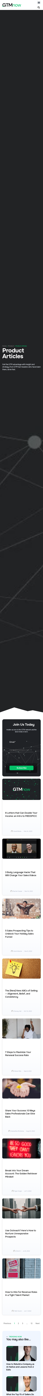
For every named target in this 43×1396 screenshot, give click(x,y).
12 (31, 1323)
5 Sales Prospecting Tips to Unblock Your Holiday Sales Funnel (19, 933)
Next (38, 1323)
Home (4, 346)
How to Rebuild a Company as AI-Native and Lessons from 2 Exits (20, 1367)
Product (11, 346)
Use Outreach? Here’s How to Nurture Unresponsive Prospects (20, 1233)
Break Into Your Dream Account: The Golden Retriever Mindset (21, 1173)
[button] (39, 2)
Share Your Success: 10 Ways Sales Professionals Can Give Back (20, 1113)
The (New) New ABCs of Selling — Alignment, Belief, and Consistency (21, 993)
